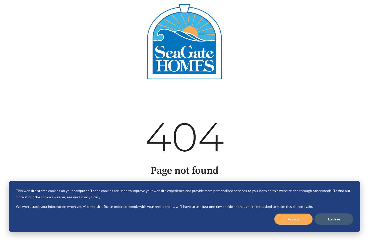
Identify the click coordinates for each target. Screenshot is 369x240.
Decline (334, 219)
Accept (293, 219)
